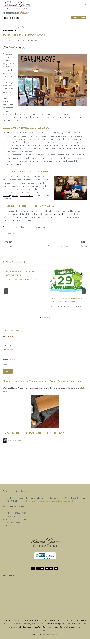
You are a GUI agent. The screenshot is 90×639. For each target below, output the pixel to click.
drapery (27, 623)
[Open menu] (85, 5)
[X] (23, 47)
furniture (11, 217)
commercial (67, 620)
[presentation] (67, 280)
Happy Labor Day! (10, 244)
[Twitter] (38, 568)
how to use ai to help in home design (20, 273)
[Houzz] (56, 568)
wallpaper (19, 217)
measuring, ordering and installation (18, 195)
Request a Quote (78, 17)
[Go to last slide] (6, 291)
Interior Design (9, 31)
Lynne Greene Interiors (13, 41)
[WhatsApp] (15, 47)
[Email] (19, 47)
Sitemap (45, 630)
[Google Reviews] (42, 568)
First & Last (7, 345)
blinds (6, 623)
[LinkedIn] (8, 47)
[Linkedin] (51, 568)
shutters (19, 623)
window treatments (60, 214)
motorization (37, 623)
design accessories (36, 217)
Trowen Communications (50, 634)
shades (13, 623)
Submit (8, 371)
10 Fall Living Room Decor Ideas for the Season (67, 244)
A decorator (12, 132)
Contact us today (10, 227)
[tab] (40, 317)
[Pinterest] (12, 47)
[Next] (84, 291)
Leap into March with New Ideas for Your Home (67, 300)
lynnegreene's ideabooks (16, 440)
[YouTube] (47, 568)
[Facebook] (4, 47)
